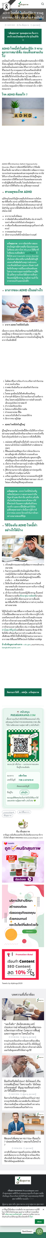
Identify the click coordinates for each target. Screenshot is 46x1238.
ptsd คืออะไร (30, 253)
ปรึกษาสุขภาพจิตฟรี (27, 596)
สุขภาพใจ (12, 1204)
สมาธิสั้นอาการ (24, 812)
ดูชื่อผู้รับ (24, 792)
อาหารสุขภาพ (31, 1204)
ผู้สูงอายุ (25, 1037)
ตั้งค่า (31, 1217)
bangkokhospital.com (11, 647)
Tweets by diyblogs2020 (12, 983)
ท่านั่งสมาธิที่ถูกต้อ (9, 630)
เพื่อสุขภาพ (7, 815)
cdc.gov (27, 644)
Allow (39, 1221)
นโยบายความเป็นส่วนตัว (13, 1214)
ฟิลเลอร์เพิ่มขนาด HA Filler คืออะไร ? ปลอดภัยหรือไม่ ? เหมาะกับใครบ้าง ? (22, 1141)
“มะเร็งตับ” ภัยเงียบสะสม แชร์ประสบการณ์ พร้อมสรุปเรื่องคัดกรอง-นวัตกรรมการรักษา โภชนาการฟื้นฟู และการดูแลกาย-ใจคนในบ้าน (23, 1028)
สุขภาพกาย (21, 1204)
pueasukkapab (9, 812)
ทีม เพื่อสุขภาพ (24, 25)
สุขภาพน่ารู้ (36, 25)
